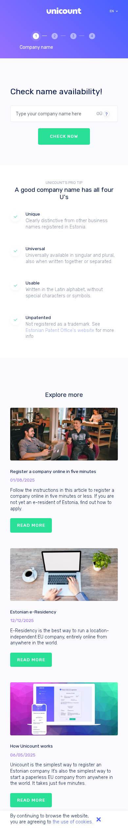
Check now (64, 136)
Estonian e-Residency (33, 611)
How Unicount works (31, 746)
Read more (31, 525)
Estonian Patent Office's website (60, 330)
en (112, 11)
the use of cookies (72, 822)
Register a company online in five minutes (53, 471)
